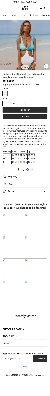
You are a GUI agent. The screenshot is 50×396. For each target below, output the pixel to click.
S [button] (5, 103)
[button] (4, 8)
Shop (22, 15)
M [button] (14, 103)
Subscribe (40, 358)
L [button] (22, 103)
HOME (4, 15)
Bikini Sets (33, 15)
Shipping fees (9, 84)
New (14, 15)
